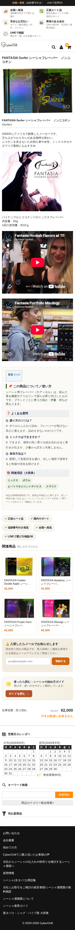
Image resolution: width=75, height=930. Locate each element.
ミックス (13, 480)
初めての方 (10, 847)
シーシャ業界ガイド (15, 905)
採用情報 (8, 873)
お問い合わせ (11, 833)
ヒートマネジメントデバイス (25, 486)
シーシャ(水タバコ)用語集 (19, 880)
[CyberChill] (9, 44)
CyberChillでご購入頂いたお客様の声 (26, 854)
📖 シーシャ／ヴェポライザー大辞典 (40, 498)
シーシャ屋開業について (18, 898)
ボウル (26, 480)
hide (17, 374)
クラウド (51, 486)
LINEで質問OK (55, 2)
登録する (60, 661)
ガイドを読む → (19, 693)
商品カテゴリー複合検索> (37, 802)
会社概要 (8, 840)
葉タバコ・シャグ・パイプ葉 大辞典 (26, 913)
